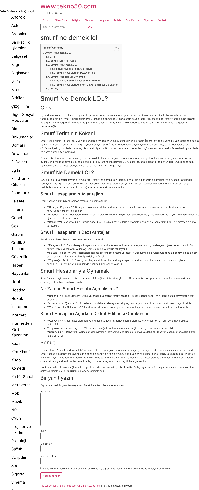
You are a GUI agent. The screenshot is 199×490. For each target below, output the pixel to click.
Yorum (45, 391)
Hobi (15, 281)
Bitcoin (17, 89)
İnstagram (20, 306)
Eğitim (17, 170)
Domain (18, 145)
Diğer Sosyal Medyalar (22, 117)
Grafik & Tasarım (18, 245)
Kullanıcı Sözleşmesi (88, 485)
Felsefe (18, 201)
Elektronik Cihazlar (20, 181)
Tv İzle (117, 20)
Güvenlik (19, 256)
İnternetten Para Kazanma (21, 329)
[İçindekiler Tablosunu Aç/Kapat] (114, 48)
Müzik (16, 401)
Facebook (20, 192)
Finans (17, 209)
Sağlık (16, 449)
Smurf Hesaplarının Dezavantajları (77, 72)
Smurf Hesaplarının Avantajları (74, 68)
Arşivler (104, 20)
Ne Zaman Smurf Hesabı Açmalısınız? (78, 80)
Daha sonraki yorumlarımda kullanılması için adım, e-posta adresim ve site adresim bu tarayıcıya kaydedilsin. (107, 468)
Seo (14, 465)
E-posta (46, 443)
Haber (17, 265)
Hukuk (17, 298)
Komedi (18, 368)
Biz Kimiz (90, 20)
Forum (46, 20)
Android (18, 17)
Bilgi (15, 64)
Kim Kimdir (21, 351)
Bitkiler (17, 97)
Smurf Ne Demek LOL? (57, 52)
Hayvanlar (20, 273)
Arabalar (19, 33)
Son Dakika (132, 20)
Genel (16, 217)
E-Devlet (19, 162)
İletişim (76, 20)
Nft (14, 410)
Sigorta (17, 474)
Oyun (16, 418)
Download (20, 153)
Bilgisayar (20, 73)
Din (14, 128)
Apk (14, 25)
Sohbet (162, 20)
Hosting (18, 290)
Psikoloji (18, 440)
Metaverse (21, 385)
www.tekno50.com (68, 6)
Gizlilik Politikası (66, 485)
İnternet (18, 315)
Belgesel (19, 56)
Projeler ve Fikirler (21, 429)
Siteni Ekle (61, 20)
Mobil (16, 393)
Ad (43, 431)
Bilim (15, 81)
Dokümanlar (22, 137)
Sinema (18, 482)
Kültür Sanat (22, 376)
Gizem (17, 234)
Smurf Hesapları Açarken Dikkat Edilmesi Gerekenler (87, 84)
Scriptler (19, 457)
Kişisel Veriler (48, 485)
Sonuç (54, 88)
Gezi (15, 226)
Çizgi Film (20, 106)
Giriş (53, 56)
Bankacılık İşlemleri (20, 45)
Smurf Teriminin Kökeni (64, 60)
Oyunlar (148, 20)
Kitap (16, 360)
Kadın (16, 343)
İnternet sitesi (48, 456)
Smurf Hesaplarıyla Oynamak (68, 76)
